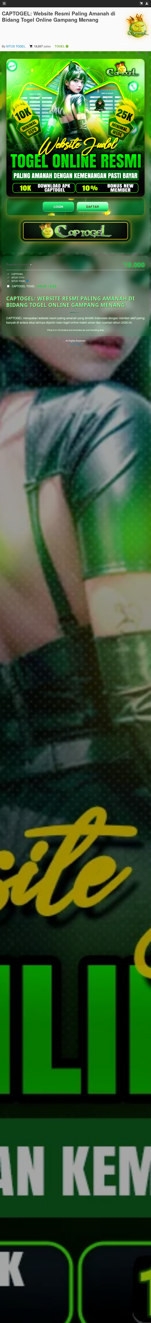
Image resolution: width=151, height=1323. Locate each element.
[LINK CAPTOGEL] (75, 128)
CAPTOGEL (76, 343)
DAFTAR (92, 207)
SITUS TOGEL (15, 46)
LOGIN (58, 207)
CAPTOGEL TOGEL (34, 286)
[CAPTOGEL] (137, 25)
